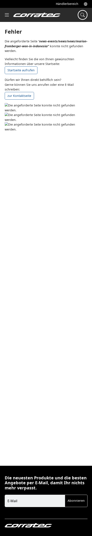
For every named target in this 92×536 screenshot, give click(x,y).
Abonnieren (76, 501)
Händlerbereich (67, 4)
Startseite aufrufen (21, 70)
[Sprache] (84, 4)
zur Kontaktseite (19, 96)
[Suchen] (82, 15)
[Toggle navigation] (7, 15)
